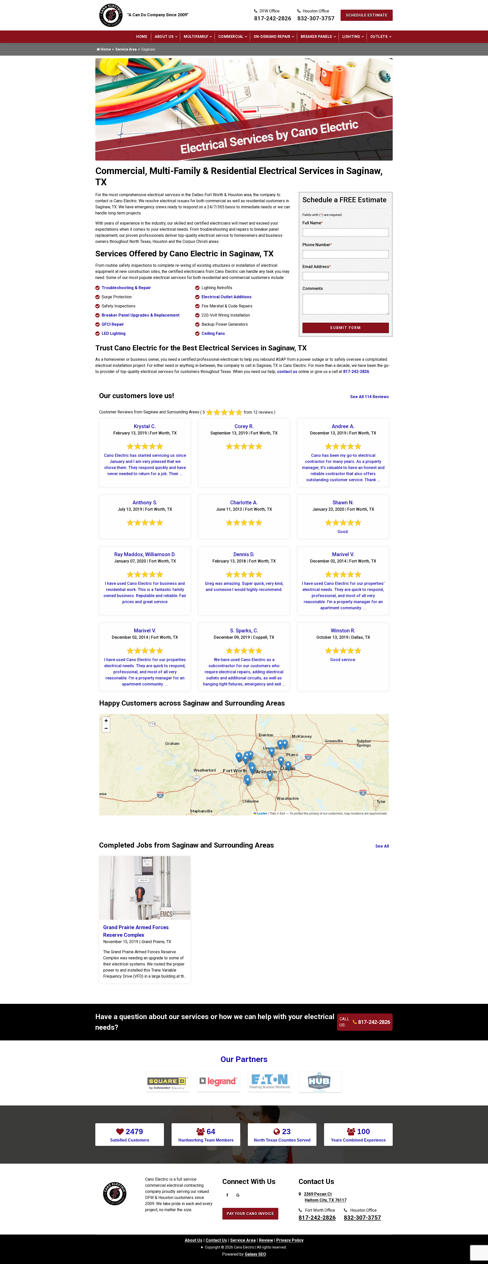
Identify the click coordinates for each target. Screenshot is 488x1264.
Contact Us (216, 1240)
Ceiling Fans (213, 333)
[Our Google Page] (238, 1196)
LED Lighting (114, 333)
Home (141, 37)
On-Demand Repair (272, 37)
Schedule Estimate (366, 15)
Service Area (126, 49)
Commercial (230, 37)
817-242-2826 (272, 18)
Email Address (316, 266)
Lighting (351, 37)
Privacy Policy (289, 1240)
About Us (164, 37)
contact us (287, 371)
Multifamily (196, 37)
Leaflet (261, 813)
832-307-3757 (315, 18)
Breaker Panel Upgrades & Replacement (140, 315)
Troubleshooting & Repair (126, 287)
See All (382, 846)
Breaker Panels (316, 37)
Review (266, 1240)
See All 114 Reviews (369, 396)
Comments (312, 288)
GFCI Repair (113, 324)
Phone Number (317, 244)
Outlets (379, 37)
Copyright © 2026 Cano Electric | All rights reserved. (246, 1247)
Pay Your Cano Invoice (250, 1214)
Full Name (312, 223)
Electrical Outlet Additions (227, 296)
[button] (271, 752)
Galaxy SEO (255, 1254)
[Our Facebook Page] (227, 1196)
